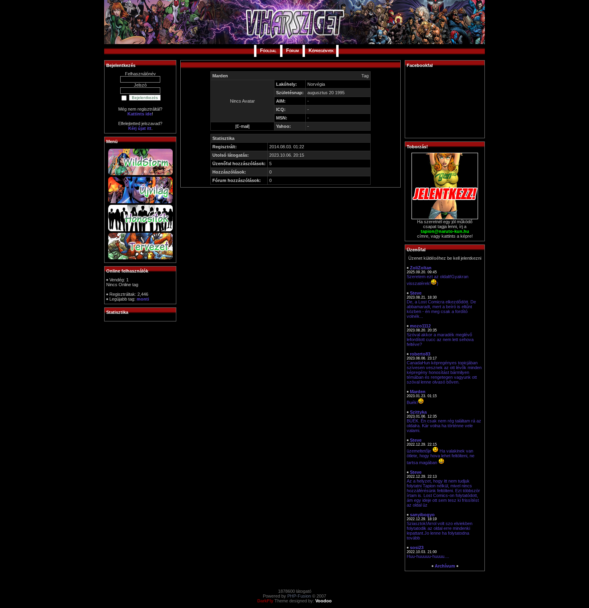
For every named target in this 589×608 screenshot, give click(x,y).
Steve (416, 293)
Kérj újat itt (139, 128)
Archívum (445, 566)
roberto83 (420, 353)
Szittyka (418, 412)
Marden (418, 391)
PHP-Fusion (299, 596)
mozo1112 (420, 325)
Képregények (321, 50)
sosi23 (417, 547)
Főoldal (268, 50)
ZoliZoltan (421, 267)
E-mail (242, 126)
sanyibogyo (422, 514)
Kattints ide (139, 113)
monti (143, 299)
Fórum (292, 50)
